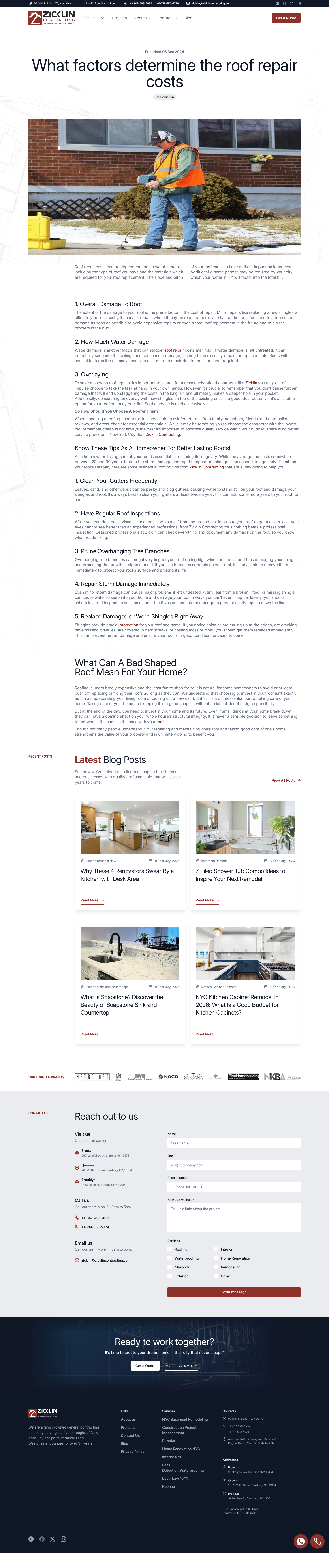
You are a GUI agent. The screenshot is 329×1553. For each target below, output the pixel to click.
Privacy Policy (132, 1451)
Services (90, 18)
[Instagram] (299, 3)
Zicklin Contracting (163, 434)
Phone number (177, 1178)
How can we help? (180, 1199)
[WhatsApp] (277, 3)
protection (129, 624)
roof (160, 721)
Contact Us (167, 17)
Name (171, 1134)
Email (171, 1156)
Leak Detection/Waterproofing (183, 1468)
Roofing (168, 1486)
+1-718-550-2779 (168, 3)
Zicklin (251, 382)
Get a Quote (286, 18)
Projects (119, 17)
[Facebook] (284, 3)
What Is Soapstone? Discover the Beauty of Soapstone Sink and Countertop (122, 1005)
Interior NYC (172, 1457)
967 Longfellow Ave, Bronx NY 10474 (105, 1155)
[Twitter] (291, 3)
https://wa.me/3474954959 (301, 1541)
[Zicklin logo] (51, 18)
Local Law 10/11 (175, 1478)
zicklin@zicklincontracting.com (211, 3)
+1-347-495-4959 (140, 3)
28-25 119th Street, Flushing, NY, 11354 (106, 1170)
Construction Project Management (179, 1430)
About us (142, 17)
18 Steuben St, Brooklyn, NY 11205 (103, 1184)
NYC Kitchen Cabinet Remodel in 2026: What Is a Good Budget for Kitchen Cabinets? (237, 1005)
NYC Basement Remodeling (185, 1419)
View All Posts (283, 780)
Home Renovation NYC (181, 1449)
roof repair (174, 350)
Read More (90, 901)
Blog (124, 1443)
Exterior (168, 1441)
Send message (234, 1292)
